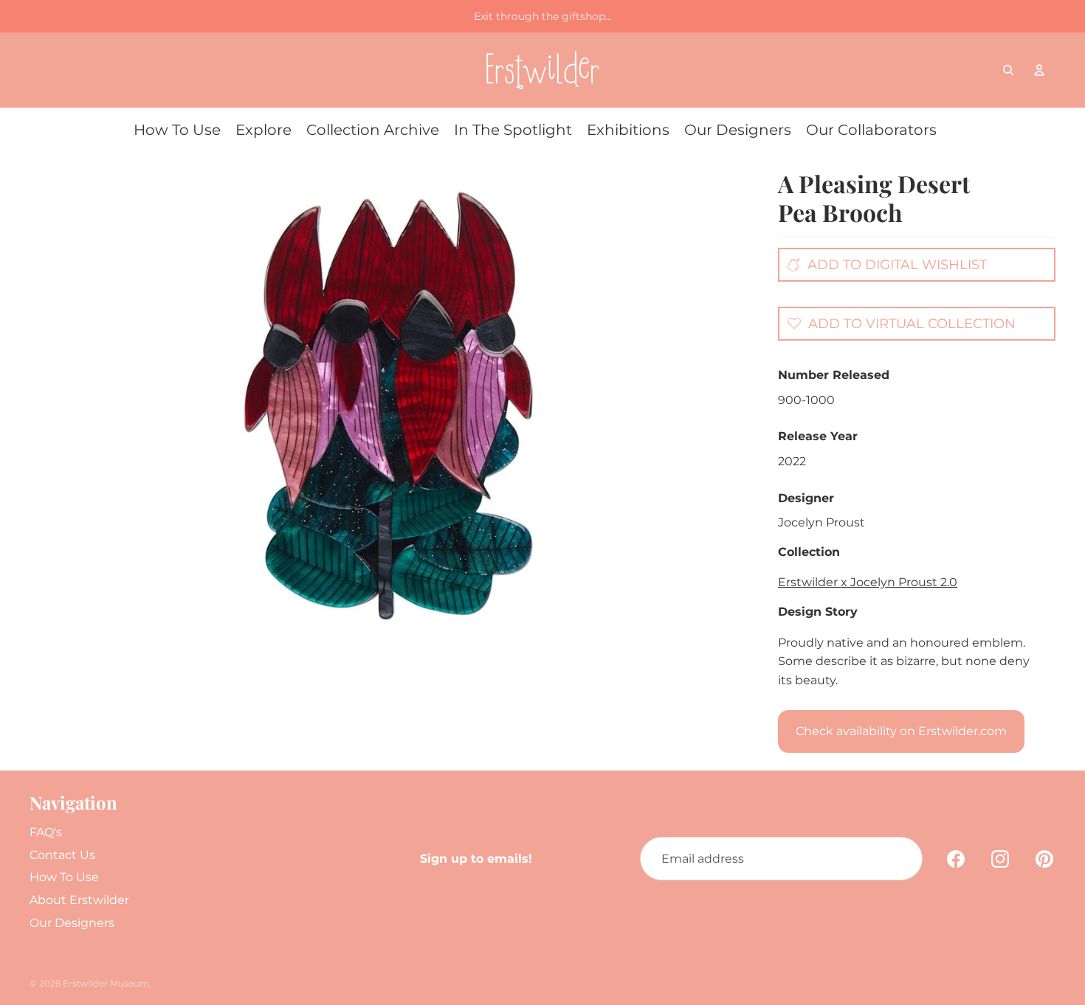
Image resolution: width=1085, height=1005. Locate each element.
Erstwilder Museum (106, 983)
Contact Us (62, 855)
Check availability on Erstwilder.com (901, 731)
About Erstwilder (79, 900)
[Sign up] (900, 859)
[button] (897, 323)
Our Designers (72, 923)
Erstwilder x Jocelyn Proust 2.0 (867, 582)
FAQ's (46, 832)
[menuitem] (177, 130)
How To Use (64, 877)
